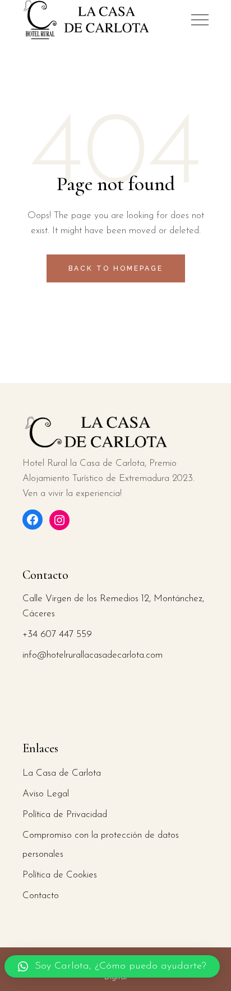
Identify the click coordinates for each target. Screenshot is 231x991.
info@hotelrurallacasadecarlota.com (92, 655)
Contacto (40, 895)
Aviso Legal (45, 794)
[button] (112, 966)
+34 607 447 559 (57, 634)
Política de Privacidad (64, 814)
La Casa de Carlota (61, 773)
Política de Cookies (59, 875)
